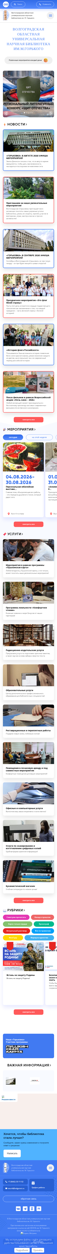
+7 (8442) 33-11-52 (15, 1181)
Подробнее (22, 1250)
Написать (12, 1153)
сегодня (13, 437)
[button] (24, 112)
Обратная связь (28, 1198)
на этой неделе (39, 437)
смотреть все (29, 419)
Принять (38, 1250)
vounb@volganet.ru (16, 1188)
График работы (38, 1187)
